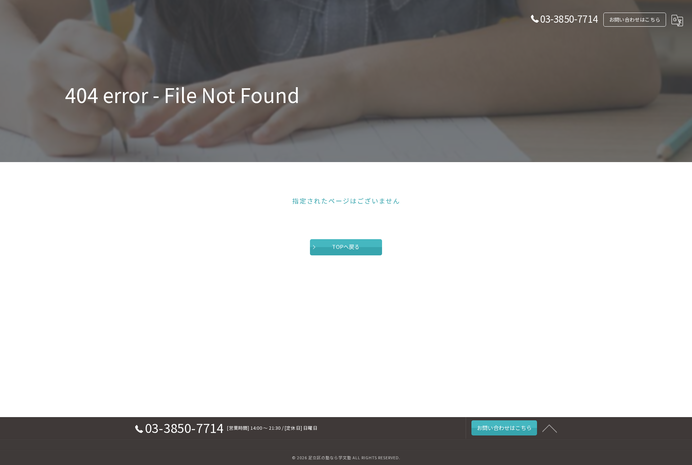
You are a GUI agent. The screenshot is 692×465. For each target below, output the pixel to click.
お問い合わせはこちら (634, 19)
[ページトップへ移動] (549, 428)
